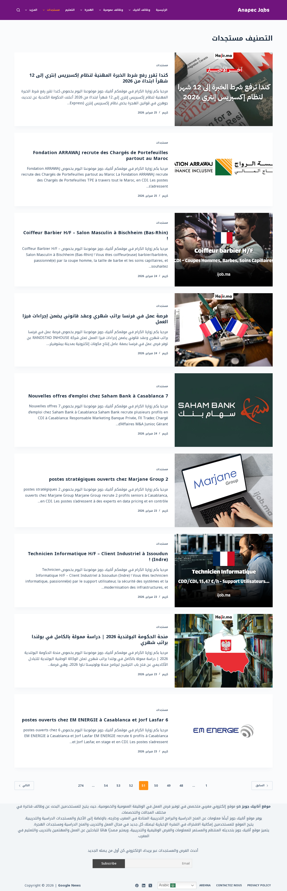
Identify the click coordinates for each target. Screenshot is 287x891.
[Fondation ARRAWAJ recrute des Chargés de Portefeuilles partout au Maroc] (224, 169)
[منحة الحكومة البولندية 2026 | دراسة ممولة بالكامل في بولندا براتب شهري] (224, 651)
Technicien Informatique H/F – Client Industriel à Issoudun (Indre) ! (98, 556)
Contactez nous (229, 885)
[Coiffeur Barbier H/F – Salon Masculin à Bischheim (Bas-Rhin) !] (224, 249)
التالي (26, 785)
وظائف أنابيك (141, 9)
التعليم (70, 9)
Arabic (164, 885)
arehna (205, 885)
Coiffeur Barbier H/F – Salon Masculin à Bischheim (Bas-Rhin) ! (95, 235)
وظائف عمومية (113, 9)
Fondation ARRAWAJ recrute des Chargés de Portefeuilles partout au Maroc (100, 155)
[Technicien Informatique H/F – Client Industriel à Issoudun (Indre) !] (224, 570)
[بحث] (18, 10)
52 (131, 786)
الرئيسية (161, 9)
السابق (260, 785)
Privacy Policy (259, 885)
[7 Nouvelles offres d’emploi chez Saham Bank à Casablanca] (224, 410)
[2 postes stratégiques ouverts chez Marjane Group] (224, 490)
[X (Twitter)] (150, 885)
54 (106, 786)
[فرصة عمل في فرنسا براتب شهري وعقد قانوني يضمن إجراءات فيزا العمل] (224, 330)
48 (181, 786)
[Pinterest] (137, 885)
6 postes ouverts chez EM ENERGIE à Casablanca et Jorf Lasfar (95, 720)
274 (80, 786)
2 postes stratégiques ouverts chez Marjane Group (108, 479)
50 (156, 786)
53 (118, 786)
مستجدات (53, 9)
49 (168, 786)
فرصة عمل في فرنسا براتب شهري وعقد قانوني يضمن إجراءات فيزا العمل (95, 319)
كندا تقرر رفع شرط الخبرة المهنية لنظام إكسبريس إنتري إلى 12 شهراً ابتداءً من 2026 (98, 78)
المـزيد (33, 9)
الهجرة (89, 9)
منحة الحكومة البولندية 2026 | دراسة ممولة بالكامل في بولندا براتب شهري (100, 639)
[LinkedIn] (143, 885)
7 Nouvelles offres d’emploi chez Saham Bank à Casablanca (98, 396)
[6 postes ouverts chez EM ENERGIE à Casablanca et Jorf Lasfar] (224, 731)
